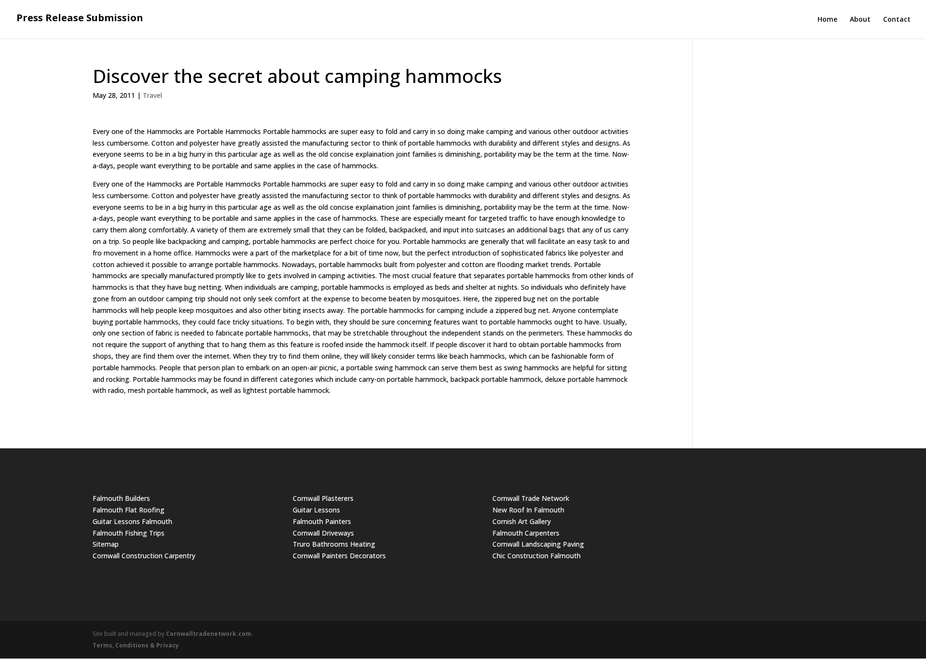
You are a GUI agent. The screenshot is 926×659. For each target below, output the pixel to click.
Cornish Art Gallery (521, 521)
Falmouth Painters (322, 521)
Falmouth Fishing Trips (128, 533)
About (860, 20)
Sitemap (106, 544)
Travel (152, 95)
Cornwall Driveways (323, 533)
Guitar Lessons (316, 509)
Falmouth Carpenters (525, 533)
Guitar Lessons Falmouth (132, 521)
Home (827, 20)
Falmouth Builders (121, 498)
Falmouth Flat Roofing (128, 509)
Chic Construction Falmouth (536, 555)
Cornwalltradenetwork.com (208, 634)
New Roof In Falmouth (528, 509)
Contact (897, 20)
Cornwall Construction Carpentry (144, 555)
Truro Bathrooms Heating (334, 544)
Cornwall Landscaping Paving (538, 544)
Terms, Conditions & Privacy (136, 645)
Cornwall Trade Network (530, 498)
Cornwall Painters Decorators (339, 555)
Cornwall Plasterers (323, 498)
